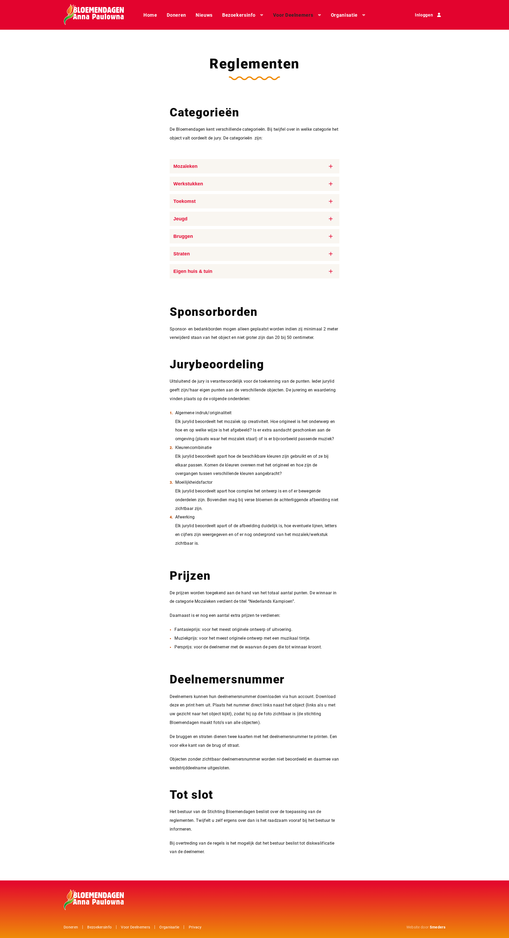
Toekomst (184, 201)
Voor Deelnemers (293, 15)
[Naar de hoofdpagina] (94, 15)
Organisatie (344, 15)
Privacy (195, 927)
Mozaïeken (185, 166)
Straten (181, 253)
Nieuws (204, 15)
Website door (425, 927)
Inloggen (424, 15)
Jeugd (180, 218)
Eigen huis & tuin (192, 271)
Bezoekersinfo (238, 15)
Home (150, 15)
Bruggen (183, 236)
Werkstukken (188, 183)
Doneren (176, 15)
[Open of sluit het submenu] (261, 15)
